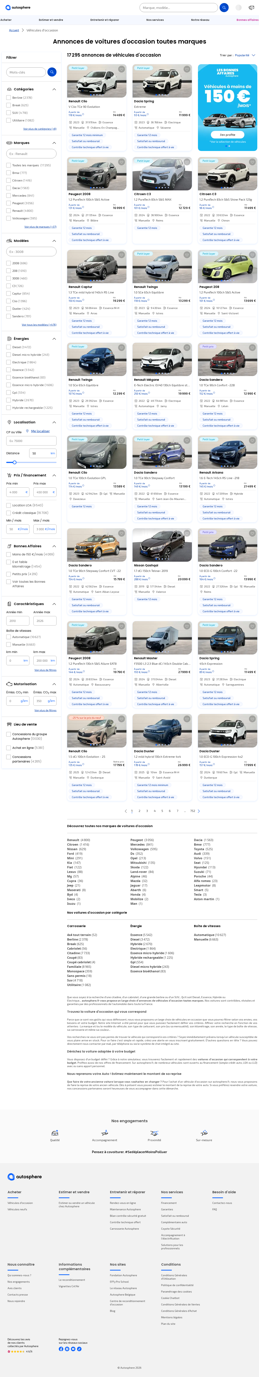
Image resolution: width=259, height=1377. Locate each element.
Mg (73, 876)
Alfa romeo (205, 881)
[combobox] (31, 441)
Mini (74, 858)
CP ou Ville (14, 432)
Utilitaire (23, 120)
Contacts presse (18, 1294)
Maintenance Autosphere (125, 1209)
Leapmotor (205, 885)
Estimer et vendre (51, 20)
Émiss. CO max (44, 692)
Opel (138, 858)
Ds (136, 854)
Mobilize (139, 899)
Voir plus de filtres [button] (46, 670)
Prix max (39, 483)
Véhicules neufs (17, 1209)
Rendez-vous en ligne (123, 1202)
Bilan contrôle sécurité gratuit (128, 1215)
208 (19, 270)
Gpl (18, 392)
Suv (75, 980)
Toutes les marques (31, 165)
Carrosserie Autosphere (124, 1228)
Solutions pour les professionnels (172, 1246)
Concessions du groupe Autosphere (29, 736)
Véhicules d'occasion (20, 1202)
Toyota (203, 849)
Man (136, 904)
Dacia (20, 188)
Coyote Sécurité (170, 1228)
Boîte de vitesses (18, 631)
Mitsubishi (142, 863)
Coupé (75, 958)
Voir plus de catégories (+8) (40, 128)
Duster (21, 308)
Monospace (79, 971)
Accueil (14, 30)
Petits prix (25, 574)
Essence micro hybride (32, 385)
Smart (201, 890)
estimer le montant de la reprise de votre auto (181, 1085)
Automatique (26, 637)
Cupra (75, 881)
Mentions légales (171, 1317)
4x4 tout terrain (82, 935)
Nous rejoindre (16, 1301)
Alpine (138, 876)
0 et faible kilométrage (27, 564)
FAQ (214, 1209)
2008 (19, 263)
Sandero (21, 316)
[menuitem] (51, 20)
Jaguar (138, 885)
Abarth (138, 890)
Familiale (79, 967)
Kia (74, 863)
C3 (18, 286)
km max (39, 652)
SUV (20, 112)
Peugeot (23, 203)
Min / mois (13, 520)
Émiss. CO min (17, 692)
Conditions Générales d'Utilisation (174, 1277)
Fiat (74, 867)
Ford (74, 854)
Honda (138, 894)
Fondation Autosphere (123, 1275)
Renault (22, 210)
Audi (202, 854)
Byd (72, 894)
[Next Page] (198, 811)
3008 (19, 278)
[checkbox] (8, 97)
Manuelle (23, 644)
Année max (41, 612)
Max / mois (41, 520)
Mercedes (23, 195)
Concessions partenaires (27, 759)
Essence (23, 369)
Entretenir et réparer (104, 20)
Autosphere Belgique (122, 1294)
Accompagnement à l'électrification (173, 1236)
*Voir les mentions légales (228, 141)
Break (20, 105)
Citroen (22, 180)
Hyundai (204, 867)
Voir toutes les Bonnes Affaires (28, 583)
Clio (19, 301)
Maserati (76, 890)
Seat (201, 863)
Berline (22, 97)
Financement (169, 1202)
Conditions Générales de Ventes (180, 1304)
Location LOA (27, 505)
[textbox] (43, 453)
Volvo (202, 858)
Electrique (24, 362)
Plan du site (168, 1323)
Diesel (21, 347)
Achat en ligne (28, 748)
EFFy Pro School (119, 1281)
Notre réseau (200, 20)
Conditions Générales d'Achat (179, 1310)
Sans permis (79, 976)
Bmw (19, 172)
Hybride (23, 400)
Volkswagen (24, 218)
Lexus (75, 872)
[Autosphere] (18, 7)
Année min (14, 612)
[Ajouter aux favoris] (121, 69)
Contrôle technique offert (125, 1222)
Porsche (203, 876)
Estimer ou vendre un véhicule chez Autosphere (77, 1204)
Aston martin (206, 899)
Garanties (167, 1209)
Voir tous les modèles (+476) (39, 324)
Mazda (138, 881)
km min (11, 652)
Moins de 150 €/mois (33, 554)
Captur (21, 293)
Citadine (78, 953)
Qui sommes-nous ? (19, 1275)
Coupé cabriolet (81, 962)
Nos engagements (19, 1281)
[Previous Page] (126, 811)
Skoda (139, 867)
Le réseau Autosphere (123, 1288)
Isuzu (74, 904)
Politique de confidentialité (177, 1285)
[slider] (14, 462)
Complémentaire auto (174, 1222)
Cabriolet (77, 948)
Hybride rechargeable (32, 407)
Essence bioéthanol (29, 377)
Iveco (73, 899)
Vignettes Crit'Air (69, 1286)
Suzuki (202, 872)
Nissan (76, 849)
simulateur (134, 1059)
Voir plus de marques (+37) (40, 226)
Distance (13, 453)
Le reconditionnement (72, 1279)
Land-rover (142, 872)
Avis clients (15, 1288)
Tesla (200, 894)
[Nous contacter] (251, 8)
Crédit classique (30, 513)
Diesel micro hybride (30, 354)
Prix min (12, 483)
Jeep (73, 885)
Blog (112, 1310)
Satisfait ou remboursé (175, 1215)
